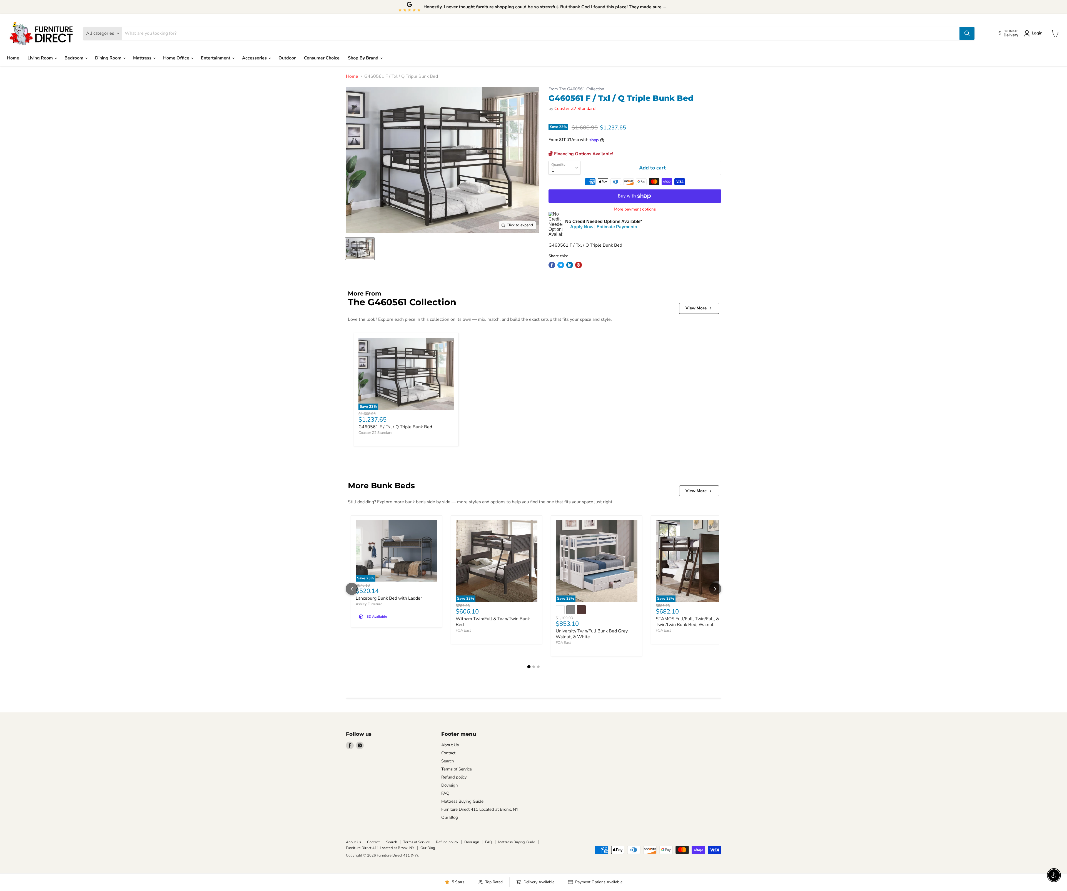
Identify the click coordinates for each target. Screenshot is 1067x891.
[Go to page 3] (538, 666)
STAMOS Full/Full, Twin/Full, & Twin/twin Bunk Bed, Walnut (687, 622)
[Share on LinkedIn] (569, 265)
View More (696, 308)
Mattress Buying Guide (462, 801)
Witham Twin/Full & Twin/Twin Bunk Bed (493, 622)
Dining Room (109, 58)
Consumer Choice (322, 58)
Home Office (176, 58)
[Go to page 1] (528, 667)
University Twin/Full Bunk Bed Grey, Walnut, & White (592, 634)
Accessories (255, 58)
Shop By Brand (364, 58)
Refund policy (454, 777)
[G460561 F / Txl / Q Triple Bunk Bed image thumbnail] (359, 249)
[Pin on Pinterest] (578, 265)
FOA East (463, 630)
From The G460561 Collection (576, 89)
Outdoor (287, 58)
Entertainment (216, 58)
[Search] (966, 33)
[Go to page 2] (533, 666)
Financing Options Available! (583, 154)
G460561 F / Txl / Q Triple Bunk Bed (395, 427)
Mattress (143, 58)
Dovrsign (449, 785)
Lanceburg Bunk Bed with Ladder (389, 598)
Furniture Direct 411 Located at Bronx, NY (479, 809)
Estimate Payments (617, 226)
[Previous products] (352, 589)
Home (13, 58)
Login (1037, 33)
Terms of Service (456, 769)
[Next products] (715, 589)
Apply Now (581, 226)
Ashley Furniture (369, 604)
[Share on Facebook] (552, 265)
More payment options (635, 209)
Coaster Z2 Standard (574, 109)
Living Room (41, 58)
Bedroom (74, 58)
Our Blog (449, 817)
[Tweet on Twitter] (560, 265)
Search (447, 761)
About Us (450, 745)
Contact (448, 753)
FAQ (445, 793)
